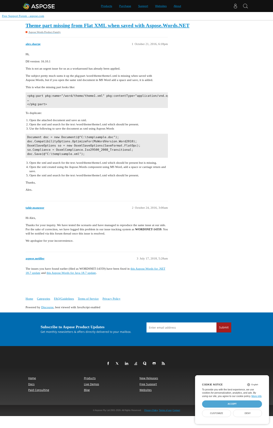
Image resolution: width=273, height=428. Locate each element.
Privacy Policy (112, 298)
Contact (176, 410)
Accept (232, 404)
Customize (216, 413)
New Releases (148, 378)
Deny (248, 413)
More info (256, 396)
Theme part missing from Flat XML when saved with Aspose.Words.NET (107, 25)
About (177, 6)
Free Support (148, 384)
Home (29, 298)
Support (143, 6)
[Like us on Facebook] (109, 363)
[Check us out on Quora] (145, 363)
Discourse (47, 307)
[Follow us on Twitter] (118, 363)
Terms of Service (88, 298)
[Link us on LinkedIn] (127, 363)
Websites (161, 6)
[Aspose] (39, 6)
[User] (235, 6)
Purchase (125, 6)
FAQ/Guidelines (64, 298)
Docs (31, 384)
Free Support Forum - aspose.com (23, 16)
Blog (87, 390)
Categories (43, 298)
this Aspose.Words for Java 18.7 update (71, 272)
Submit (224, 327)
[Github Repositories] (154, 363)
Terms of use (165, 410)
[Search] (245, 6)
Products (106, 6)
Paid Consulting (38, 390)
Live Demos (91, 384)
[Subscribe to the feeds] (164, 363)
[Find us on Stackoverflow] (136, 363)
